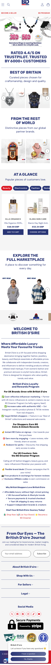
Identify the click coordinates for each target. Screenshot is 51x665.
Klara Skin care (37, 219)
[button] (48, 4)
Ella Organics (13, 219)
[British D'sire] (25, 2)
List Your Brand (27, 514)
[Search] (8, 4)
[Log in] (42, 4)
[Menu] (3, 4)
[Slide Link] (25, 32)
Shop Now (11, 514)
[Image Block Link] (13, 98)
